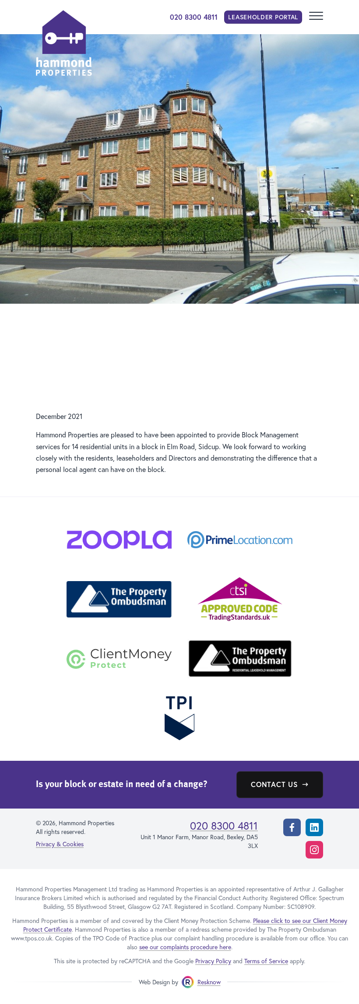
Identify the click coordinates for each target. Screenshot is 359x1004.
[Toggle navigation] (316, 17)
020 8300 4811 (194, 16)
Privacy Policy (213, 961)
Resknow (209, 982)
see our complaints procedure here (185, 947)
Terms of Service (266, 961)
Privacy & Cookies (60, 844)
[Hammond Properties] (64, 43)
